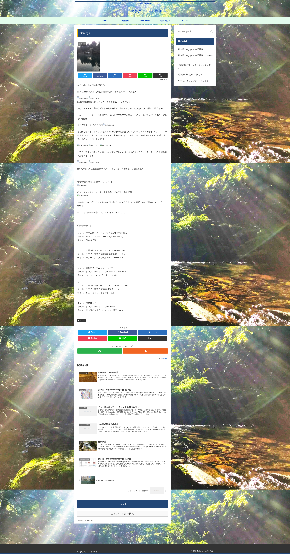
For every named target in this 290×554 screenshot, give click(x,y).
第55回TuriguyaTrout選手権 (190, 49)
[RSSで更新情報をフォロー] (145, 351)
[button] (211, 31)
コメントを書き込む (122, 513)
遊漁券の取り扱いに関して (190, 74)
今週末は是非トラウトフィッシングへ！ (194, 67)
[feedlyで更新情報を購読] (99, 351)
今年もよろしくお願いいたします (193, 80)
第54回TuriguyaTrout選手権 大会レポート (195, 57)
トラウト (82, 320)
